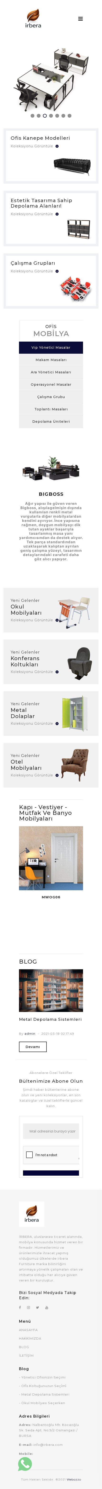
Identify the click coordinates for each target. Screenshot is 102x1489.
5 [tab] (57, 116)
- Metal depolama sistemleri (44, 1394)
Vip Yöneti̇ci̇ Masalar (51, 347)
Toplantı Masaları (51, 409)
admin (29, 1033)
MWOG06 (51, 897)
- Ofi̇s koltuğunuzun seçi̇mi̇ (42, 1386)
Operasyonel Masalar (51, 384)
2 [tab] (39, 116)
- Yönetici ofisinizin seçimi (42, 1377)
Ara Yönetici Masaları (51, 372)
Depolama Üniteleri (51, 421)
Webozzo (74, 1479)
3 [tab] (45, 116)
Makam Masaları (51, 360)
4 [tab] (51, 116)
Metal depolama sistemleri (50, 1019)
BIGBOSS (51, 494)
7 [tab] (69, 116)
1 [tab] (32, 116)
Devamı (33, 1047)
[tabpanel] (51, 79)
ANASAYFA (28, 1330)
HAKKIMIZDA (30, 1338)
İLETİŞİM (26, 1355)
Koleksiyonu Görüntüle (32, 146)
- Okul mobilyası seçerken (42, 1403)
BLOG (24, 1347)
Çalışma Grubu (51, 397)
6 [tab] (63, 116)
